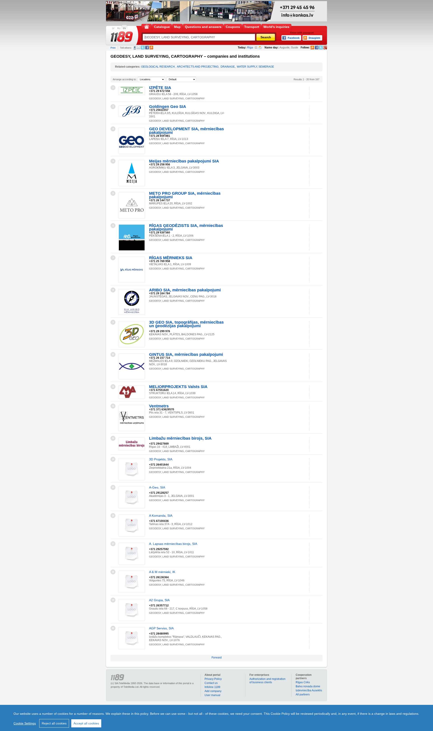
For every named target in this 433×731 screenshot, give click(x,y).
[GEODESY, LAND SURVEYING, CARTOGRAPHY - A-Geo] (132, 497)
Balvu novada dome (308, 686)
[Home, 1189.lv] (146, 26)
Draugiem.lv (151, 47)
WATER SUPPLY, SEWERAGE (255, 66)
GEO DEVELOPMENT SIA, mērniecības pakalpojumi (186, 131)
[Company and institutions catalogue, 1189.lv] (122, 36)
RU (118, 28)
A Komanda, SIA (160, 515)
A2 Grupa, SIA (159, 600)
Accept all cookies (86, 723)
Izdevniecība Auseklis (309, 690)
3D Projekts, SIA (160, 459)
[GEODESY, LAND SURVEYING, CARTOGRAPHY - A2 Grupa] (132, 610)
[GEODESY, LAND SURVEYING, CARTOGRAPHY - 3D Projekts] (132, 469)
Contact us (211, 683)
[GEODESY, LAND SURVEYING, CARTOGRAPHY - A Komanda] (132, 525)
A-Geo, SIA (157, 487)
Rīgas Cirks (303, 682)
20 (113, 628)
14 (113, 459)
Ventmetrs (159, 406)
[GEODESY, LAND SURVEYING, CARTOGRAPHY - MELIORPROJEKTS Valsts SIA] (132, 392)
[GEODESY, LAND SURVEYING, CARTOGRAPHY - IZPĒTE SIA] (132, 91)
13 (113, 438)
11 (113, 387)
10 (113, 354)
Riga (250, 47)
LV (113, 28)
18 (113, 572)
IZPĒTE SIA (160, 87)
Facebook (147, 47)
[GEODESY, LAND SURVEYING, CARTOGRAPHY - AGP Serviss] (132, 638)
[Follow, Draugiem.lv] (312, 47)
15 (113, 487)
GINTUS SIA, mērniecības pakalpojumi (186, 354)
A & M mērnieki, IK (162, 572)
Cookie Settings (25, 723)
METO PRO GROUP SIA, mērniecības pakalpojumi (185, 195)
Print (113, 47)
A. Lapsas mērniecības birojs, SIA (173, 544)
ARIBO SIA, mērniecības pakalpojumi (185, 290)
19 (113, 600)
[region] (216, 718)
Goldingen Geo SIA (167, 106)
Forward (217, 657)
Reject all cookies (54, 723)
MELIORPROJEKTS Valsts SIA (178, 386)
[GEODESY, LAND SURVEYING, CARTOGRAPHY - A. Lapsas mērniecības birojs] (132, 553)
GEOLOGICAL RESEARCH (158, 66)
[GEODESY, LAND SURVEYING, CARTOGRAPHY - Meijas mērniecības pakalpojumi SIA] (132, 173)
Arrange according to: (124, 79)
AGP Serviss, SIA (161, 628)
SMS (134, 48)
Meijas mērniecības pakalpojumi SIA (184, 161)
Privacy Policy (213, 679)
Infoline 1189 (212, 687)
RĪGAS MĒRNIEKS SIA (170, 258)
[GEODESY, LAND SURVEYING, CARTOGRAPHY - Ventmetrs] (132, 418)
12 (113, 406)
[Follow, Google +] (325, 47)
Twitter (143, 47)
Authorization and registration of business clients (267, 680)
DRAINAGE (228, 66)
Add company (213, 691)
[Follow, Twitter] (321, 47)
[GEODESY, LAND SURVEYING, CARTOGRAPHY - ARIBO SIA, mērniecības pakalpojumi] (132, 302)
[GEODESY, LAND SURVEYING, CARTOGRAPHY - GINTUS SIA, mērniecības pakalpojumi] (132, 366)
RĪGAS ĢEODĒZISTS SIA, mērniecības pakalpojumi (186, 227)
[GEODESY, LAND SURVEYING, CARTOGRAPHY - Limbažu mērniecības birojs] (132, 443)
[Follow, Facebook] (316, 47)
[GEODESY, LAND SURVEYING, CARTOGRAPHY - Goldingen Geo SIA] (132, 111)
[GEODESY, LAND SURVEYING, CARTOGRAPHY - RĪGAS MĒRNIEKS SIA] (132, 270)
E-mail (138, 47)
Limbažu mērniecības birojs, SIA (180, 438)
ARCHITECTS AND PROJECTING (198, 66)
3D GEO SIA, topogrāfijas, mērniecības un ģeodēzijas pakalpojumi (186, 324)
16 (113, 515)
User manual (212, 695)
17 (113, 544)
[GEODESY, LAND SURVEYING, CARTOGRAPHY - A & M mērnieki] (132, 582)
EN (124, 28)
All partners (303, 694)
